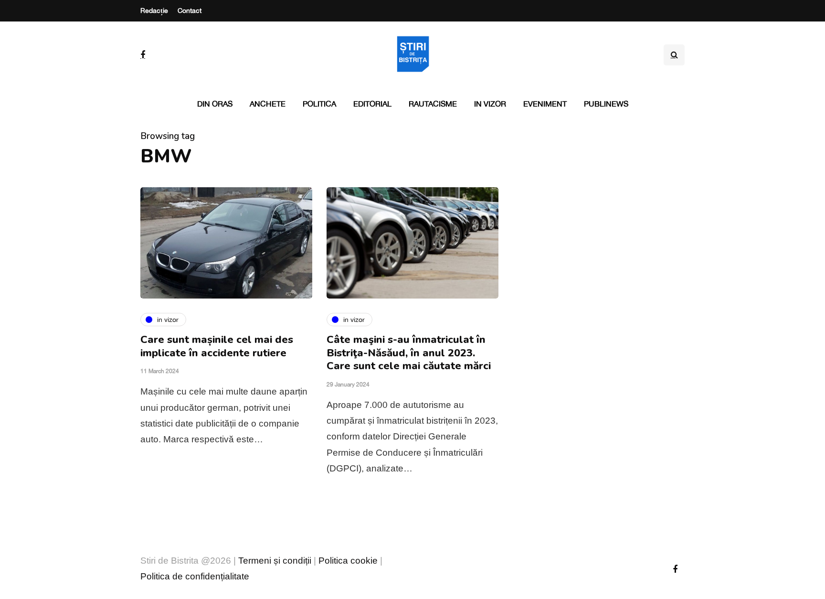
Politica (319, 103)
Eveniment (545, 103)
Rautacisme (433, 103)
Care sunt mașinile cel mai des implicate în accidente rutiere (216, 346)
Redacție (154, 10)
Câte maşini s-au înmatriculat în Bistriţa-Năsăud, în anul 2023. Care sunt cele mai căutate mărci (409, 352)
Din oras (215, 103)
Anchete (268, 103)
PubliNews (606, 103)
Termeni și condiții (274, 561)
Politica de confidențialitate (194, 576)
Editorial (372, 103)
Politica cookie (348, 561)
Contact (189, 10)
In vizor (490, 103)
